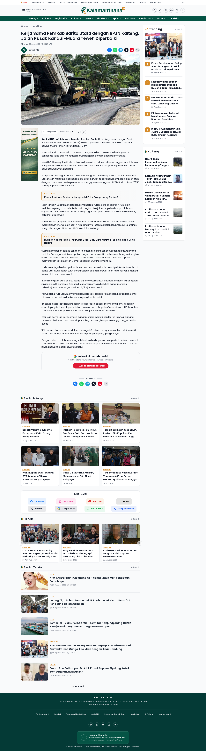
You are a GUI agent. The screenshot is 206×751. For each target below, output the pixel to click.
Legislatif (60, 18)
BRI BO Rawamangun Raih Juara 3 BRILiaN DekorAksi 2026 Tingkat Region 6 (166, 132)
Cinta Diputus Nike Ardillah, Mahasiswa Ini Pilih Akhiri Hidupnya (78, 476)
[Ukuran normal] (78, 132)
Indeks (175, 18)
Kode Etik (95, 714)
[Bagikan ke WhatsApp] (115, 50)
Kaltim (45, 18)
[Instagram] (97, 724)
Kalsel (88, 18)
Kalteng (31, 18)
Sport (116, 18)
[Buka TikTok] (182, 10)
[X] (109, 724)
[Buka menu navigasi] (23, 10)
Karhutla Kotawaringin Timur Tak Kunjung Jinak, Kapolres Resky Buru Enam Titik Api (158, 180)
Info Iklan (142, 2)
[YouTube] (103, 724)
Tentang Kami (38, 2)
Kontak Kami (155, 2)
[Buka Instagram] (166, 10)
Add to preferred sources (92, 365)
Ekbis (52, 574)
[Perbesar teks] (84, 132)
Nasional (26, 547)
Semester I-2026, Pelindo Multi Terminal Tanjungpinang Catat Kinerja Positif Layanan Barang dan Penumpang (90, 624)
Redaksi (51, 2)
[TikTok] (115, 724)
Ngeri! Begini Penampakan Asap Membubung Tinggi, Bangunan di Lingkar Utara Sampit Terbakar (158, 165)
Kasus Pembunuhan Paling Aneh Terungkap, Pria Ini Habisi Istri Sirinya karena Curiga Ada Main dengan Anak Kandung (39, 555)
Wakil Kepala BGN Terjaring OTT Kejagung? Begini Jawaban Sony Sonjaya (38, 476)
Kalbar (75, 18)
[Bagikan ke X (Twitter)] (126, 50)
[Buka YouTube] (171, 10)
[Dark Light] (183, 2)
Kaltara (129, 18)
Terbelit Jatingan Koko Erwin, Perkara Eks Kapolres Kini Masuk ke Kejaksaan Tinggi (120, 433)
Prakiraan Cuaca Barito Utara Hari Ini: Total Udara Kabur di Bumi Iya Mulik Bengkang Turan (157, 215)
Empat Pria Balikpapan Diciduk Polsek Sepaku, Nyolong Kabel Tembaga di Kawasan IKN (89, 669)
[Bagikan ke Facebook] (109, 50)
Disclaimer (130, 2)
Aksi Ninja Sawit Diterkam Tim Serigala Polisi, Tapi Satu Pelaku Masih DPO (119, 553)
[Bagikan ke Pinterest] (132, 50)
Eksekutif (102, 18)
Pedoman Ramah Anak (112, 2)
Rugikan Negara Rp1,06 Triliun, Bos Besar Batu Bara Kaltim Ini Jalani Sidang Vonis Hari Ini (89, 241)
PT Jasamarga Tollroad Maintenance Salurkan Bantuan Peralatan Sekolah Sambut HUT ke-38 (166, 117)
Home (24, 26)
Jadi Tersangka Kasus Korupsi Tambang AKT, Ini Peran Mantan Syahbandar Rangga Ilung (120, 477)
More (160, 18)
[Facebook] (160, 10)
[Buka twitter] (177, 10)
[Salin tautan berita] (137, 50)
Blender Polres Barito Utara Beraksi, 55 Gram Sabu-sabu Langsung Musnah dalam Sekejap (166, 102)
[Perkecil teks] (72, 132)
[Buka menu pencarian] (154, 10)
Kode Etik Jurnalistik (89, 2)
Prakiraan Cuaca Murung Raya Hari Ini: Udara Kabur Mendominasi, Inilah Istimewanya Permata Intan (158, 234)
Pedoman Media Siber (68, 2)
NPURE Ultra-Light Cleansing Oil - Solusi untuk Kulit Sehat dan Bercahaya (90, 579)
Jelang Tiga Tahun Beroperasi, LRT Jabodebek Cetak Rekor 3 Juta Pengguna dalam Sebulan (92, 602)
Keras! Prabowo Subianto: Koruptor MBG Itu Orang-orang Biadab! (81, 197)
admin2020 (33, 50)
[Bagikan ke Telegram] (120, 50)
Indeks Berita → (80, 686)
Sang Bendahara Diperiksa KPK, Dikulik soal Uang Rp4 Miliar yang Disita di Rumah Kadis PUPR (78, 555)
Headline (37, 26)
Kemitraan (145, 18)
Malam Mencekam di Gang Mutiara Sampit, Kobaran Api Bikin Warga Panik (157, 197)
